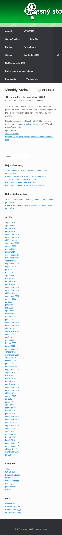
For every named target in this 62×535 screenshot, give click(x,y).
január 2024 (10, 284)
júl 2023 (8, 301)
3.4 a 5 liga (10, 471)
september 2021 (12, 354)
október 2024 (11, 260)
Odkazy (8, 55)
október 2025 (11, 240)
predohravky (10, 486)
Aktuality (9, 31)
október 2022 (11, 328)
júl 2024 (8, 269)
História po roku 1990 (15, 63)
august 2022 (10, 334)
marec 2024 (10, 278)
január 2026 (10, 231)
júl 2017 (8, 454)
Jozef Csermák (37, 100)
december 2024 (12, 254)
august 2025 (10, 245)
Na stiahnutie (30, 47)
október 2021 (11, 351)
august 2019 (10, 395)
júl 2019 (8, 398)
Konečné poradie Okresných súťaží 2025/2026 (25, 176)
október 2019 (11, 392)
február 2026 (10, 228)
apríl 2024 (9, 275)
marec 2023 (10, 313)
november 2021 (12, 348)
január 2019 (10, 413)
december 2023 (12, 287)
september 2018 (12, 425)
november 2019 (12, 390)
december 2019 (12, 387)
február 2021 (10, 360)
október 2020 (11, 366)
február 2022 (10, 343)
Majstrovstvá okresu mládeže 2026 (20, 182)
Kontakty (9, 47)
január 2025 (10, 251)
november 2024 (12, 257)
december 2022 (12, 322)
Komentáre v (13, 509)
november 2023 (12, 290)
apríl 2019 (9, 404)
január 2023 (10, 319)
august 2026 (10, 222)
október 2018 (11, 422)
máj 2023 (9, 307)
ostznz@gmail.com (29, 124)
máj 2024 (9, 272)
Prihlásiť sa (10, 503)
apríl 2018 (9, 431)
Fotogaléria (10, 79)
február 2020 (10, 381)
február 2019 (10, 410)
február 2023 (10, 316)
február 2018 (10, 437)
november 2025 (12, 237)
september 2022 (12, 331)
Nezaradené (10, 477)
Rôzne (8, 489)
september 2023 (12, 295)
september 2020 (12, 369)
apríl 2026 (9, 225)
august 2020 (10, 372)
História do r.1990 (31, 55)
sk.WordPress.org (13, 512)
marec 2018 (10, 434)
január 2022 (10, 345)
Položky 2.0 (12, 506)
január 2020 (10, 384)
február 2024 (10, 281)
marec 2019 (10, 407)
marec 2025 (10, 248)
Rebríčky (34, 39)
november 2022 (12, 325)
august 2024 (10, 266)
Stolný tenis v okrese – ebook (19, 71)
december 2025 (12, 234)
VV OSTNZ (29, 31)
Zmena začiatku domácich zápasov (20, 179)
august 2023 (10, 298)
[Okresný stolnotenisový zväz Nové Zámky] (31, 11)
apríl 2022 (9, 337)
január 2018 (10, 439)
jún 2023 (9, 304)
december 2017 (12, 443)
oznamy (8, 483)
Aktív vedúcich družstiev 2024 (25, 97)
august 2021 (10, 357)
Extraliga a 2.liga (12, 474)
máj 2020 (9, 375)
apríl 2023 (9, 310)
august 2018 (10, 428)
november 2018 (12, 419)
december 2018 (12, 416)
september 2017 (12, 451)
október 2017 (11, 448)
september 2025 (12, 243)
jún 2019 (9, 401)
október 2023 (11, 292)
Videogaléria (32, 79)
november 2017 (12, 445)
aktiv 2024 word (12, 133)
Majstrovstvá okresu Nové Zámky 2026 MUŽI (25, 185)
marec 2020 (10, 378)
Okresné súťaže (12, 39)
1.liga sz (9, 468)
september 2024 (12, 263)
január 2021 (10, 363)
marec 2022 (10, 340)
